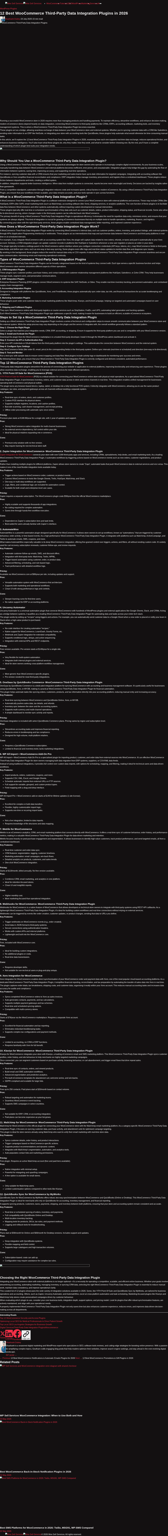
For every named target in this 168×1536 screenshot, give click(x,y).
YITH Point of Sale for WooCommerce (16, 377)
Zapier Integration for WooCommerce (16, 455)
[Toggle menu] (100, 3)
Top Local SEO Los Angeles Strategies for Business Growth (26, 1324)
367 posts (11, 1355)
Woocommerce (51, 1327)
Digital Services (7, 1327)
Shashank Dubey (12, 19)
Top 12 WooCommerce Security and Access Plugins (22, 1318)
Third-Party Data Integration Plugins (29, 1327)
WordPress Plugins (8, 9)
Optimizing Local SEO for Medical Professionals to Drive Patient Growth (31, 1321)
